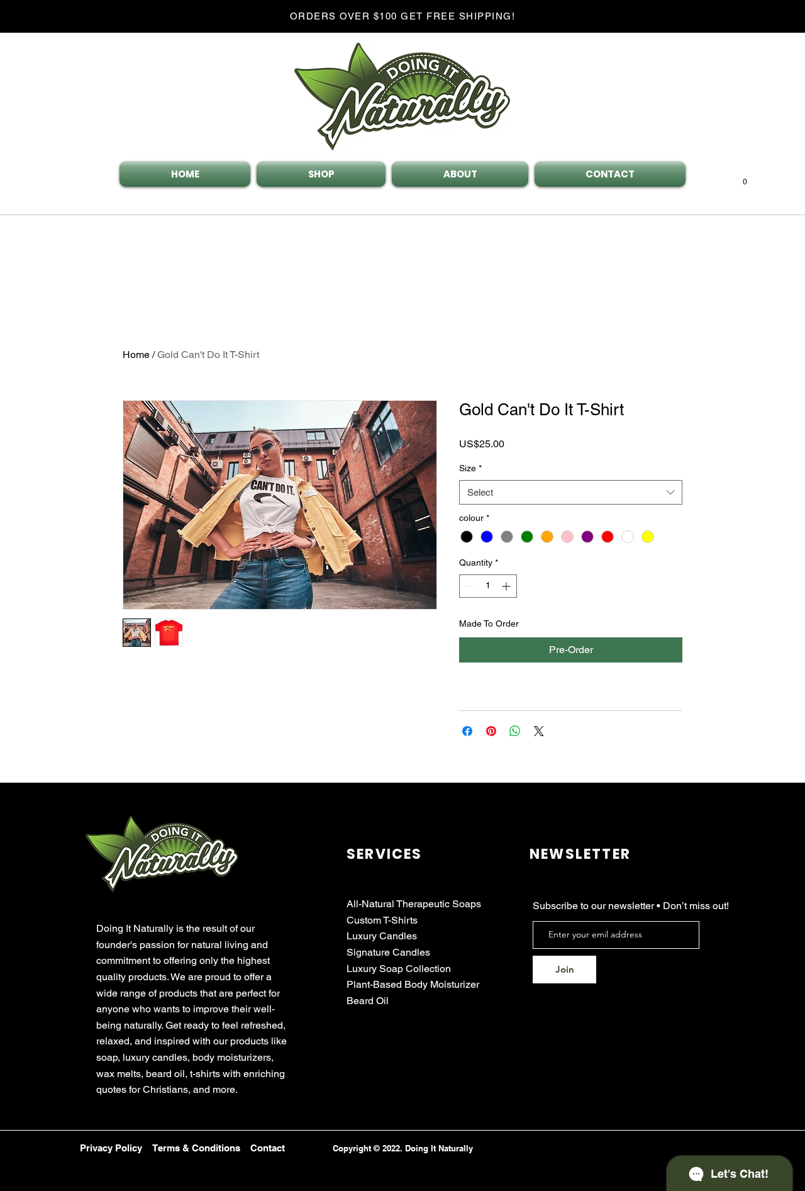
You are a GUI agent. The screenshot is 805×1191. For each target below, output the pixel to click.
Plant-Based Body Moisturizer (413, 984)
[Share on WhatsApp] (515, 731)
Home (136, 355)
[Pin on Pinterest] (491, 731)
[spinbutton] (488, 586)
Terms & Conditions (196, 1148)
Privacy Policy (111, 1148)
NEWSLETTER (580, 854)
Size (470, 468)
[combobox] (570, 492)
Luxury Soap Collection (399, 969)
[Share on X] (539, 731)
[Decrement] (469, 586)
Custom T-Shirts (382, 920)
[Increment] (507, 586)
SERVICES (385, 854)
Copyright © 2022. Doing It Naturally (403, 1148)
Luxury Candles (382, 936)
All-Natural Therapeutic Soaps (414, 904)
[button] (745, 178)
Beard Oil (368, 1001)
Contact (267, 1148)
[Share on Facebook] (467, 731)
